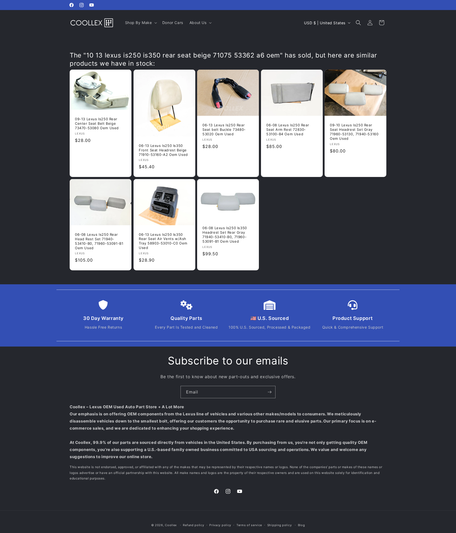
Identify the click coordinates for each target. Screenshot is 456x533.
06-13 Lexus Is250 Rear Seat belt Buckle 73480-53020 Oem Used (224, 129)
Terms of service (249, 525)
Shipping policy (279, 525)
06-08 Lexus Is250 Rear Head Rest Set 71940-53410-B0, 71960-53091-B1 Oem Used (99, 241)
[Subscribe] (269, 392)
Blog (301, 525)
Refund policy (193, 525)
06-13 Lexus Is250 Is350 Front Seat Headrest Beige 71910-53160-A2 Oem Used (163, 150)
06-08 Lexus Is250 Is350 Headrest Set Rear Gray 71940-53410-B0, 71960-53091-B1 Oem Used (224, 234)
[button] (140, 22)
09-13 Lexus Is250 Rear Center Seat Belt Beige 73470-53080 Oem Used (97, 123)
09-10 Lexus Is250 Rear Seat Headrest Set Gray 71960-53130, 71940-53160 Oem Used (354, 132)
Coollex (171, 525)
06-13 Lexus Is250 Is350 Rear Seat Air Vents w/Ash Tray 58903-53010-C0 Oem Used (163, 241)
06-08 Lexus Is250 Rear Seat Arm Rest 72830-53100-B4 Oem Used (287, 129)
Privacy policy (220, 525)
